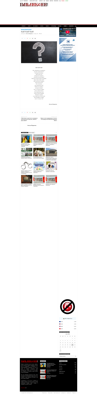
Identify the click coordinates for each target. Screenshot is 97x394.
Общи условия (50, 392)
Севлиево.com (69, 392)
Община (47, 0)
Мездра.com (74, 392)
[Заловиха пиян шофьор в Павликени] (51, 179)
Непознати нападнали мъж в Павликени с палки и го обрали (38, 144)
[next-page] (56, 132)
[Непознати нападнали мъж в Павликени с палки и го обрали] (39, 138)
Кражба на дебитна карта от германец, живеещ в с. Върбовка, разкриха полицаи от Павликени (26, 172)
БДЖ (44, 0)
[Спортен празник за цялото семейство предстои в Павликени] (39, 165)
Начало (22, 28)
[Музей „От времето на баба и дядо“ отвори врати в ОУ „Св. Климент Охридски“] (26, 179)
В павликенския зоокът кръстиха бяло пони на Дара (38, 158)
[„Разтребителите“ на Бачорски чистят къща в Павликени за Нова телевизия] (26, 138)
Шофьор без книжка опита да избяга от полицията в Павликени (51, 144)
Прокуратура (56, 0)
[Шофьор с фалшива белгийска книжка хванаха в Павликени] (39, 179)
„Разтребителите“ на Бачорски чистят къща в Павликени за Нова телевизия (25, 145)
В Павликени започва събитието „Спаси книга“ (50, 171)
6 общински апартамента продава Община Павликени (26, 158)
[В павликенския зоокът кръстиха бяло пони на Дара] (39, 152)
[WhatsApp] (30, 38)
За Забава (35, 25)
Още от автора (31, 132)
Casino (41, 25)
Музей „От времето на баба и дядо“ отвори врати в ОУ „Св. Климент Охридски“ (26, 185)
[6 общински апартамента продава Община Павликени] (26, 152)
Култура (30, 29)
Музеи (47, 25)
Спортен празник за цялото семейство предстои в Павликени (38, 171)
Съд (60, 0)
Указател (71, 25)
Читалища (53, 25)
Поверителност (44, 392)
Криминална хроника (62, 364)
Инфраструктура (62, 371)
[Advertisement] (64, 4)
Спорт (29, 25)
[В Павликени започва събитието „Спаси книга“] (51, 165)
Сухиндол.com (63, 392)
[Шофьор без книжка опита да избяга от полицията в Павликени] (51, 138)
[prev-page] (55, 132)
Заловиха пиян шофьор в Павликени (50, 185)
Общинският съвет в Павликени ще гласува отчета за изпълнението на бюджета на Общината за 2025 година (51, 158)
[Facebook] (22, 38)
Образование (61, 373)
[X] (25, 38)
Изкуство (28, 28)
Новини (23, 25)
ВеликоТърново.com (57, 392)
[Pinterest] (27, 38)
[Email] (32, 38)
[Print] (35, 38)
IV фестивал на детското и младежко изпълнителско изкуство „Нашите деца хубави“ (29, 119)
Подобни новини (24, 132)
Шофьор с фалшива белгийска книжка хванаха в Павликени (38, 185)
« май (60, 350)
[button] (75, 26)
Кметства (51, 0)
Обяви (65, 25)
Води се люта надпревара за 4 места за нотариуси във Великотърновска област (49, 119)
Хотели (59, 25)
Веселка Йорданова (29, 33)
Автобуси (41, 0)
